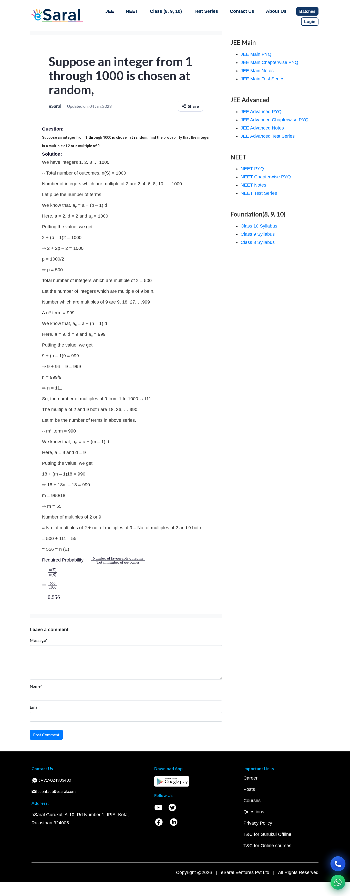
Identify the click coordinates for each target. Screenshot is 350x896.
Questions (253, 811)
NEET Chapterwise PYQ (266, 176)
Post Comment (46, 734)
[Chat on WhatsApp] (338, 882)
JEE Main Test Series (262, 78)
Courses (252, 800)
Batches (307, 11)
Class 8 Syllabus (258, 242)
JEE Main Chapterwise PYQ (269, 62)
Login (309, 21)
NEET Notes (253, 185)
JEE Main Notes (257, 70)
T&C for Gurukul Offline (267, 834)
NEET (132, 11)
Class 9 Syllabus (258, 234)
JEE (109, 11)
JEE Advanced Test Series (268, 136)
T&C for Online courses (267, 845)
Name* (36, 686)
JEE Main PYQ (256, 54)
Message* (38, 640)
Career (250, 778)
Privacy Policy (257, 823)
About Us (276, 11)
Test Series (206, 11)
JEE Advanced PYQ (261, 111)
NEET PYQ (252, 168)
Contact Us (242, 11)
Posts (249, 789)
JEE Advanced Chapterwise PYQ (274, 119)
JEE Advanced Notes (262, 128)
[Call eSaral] (338, 863)
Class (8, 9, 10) (166, 11)
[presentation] (115, 560)
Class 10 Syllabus (259, 226)
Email (34, 707)
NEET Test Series (259, 193)
